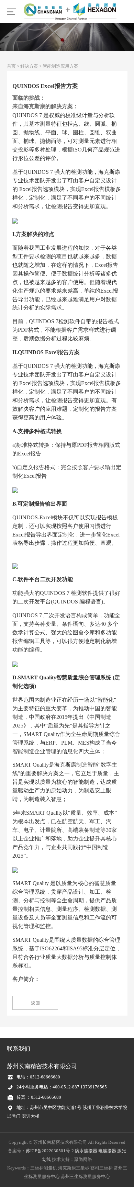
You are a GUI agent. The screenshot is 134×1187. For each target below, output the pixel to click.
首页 (11, 66)
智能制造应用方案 (60, 66)
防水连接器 (86, 1150)
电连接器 (107, 1150)
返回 (35, 1003)
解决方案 (29, 66)
